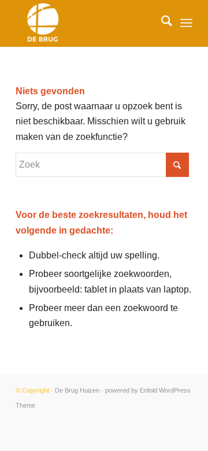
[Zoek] (161, 23)
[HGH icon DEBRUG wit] (86, 23)
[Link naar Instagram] (166, 419)
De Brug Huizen (77, 390)
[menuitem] (161, 23)
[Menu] (186, 23)
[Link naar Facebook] (183, 419)
